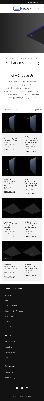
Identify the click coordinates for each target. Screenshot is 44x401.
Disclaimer (9, 347)
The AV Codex (10, 327)
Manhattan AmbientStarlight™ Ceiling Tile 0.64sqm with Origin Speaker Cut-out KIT (10, 225)
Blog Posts (9, 316)
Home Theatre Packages (14, 311)
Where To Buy (10, 378)
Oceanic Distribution (24, 396)
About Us (8, 295)
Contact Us (9, 372)
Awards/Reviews (11, 306)
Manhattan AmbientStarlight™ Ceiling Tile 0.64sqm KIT (10, 267)
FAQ (6, 357)
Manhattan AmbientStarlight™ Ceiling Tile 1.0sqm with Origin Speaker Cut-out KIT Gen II (31, 183)
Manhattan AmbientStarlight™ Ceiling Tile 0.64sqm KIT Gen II (10, 139)
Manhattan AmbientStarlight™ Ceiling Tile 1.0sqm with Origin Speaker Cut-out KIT (31, 225)
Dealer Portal (10, 342)
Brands (7, 300)
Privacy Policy (10, 352)
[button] (3, 8)
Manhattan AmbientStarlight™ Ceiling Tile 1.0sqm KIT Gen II (11, 182)
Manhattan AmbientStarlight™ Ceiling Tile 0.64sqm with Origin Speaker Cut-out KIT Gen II (31, 140)
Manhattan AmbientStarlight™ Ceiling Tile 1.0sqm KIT (32, 266)
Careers (7, 321)
